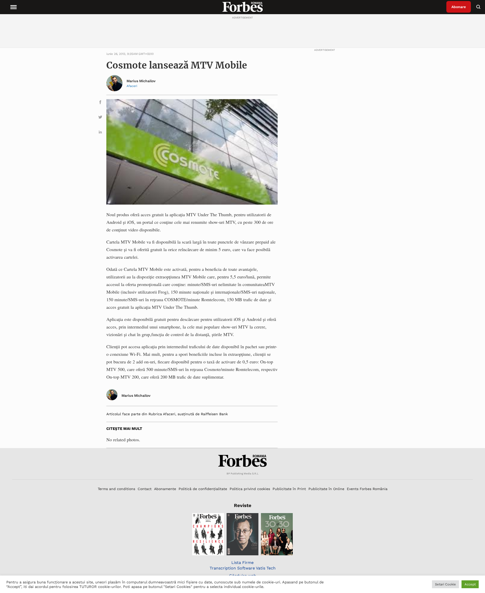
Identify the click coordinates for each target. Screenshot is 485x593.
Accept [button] (470, 584)
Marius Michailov (141, 81)
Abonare (458, 7)
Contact (145, 489)
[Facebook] (100, 103)
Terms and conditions (116, 489)
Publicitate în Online (326, 489)
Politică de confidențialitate (203, 489)
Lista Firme (242, 562)
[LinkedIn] (100, 133)
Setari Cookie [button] (445, 584)
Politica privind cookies (250, 489)
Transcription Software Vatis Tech (243, 568)
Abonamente (165, 489)
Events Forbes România (367, 489)
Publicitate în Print (289, 489)
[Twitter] (100, 118)
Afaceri (132, 86)
